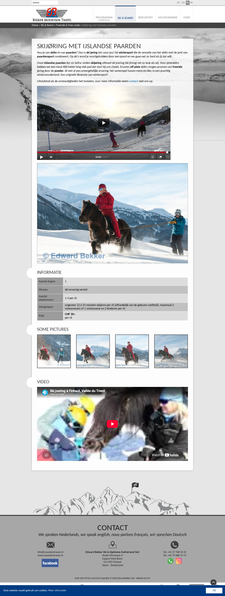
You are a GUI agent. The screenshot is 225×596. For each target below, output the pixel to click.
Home (35, 25)
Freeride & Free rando (68, 25)
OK (214, 590)
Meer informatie (57, 590)
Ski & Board (47, 25)
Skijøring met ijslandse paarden (89, 46)
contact (133, 81)
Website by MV (143, 578)
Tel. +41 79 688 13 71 (174, 555)
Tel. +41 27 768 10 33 (174, 552)
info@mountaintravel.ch (50, 552)
